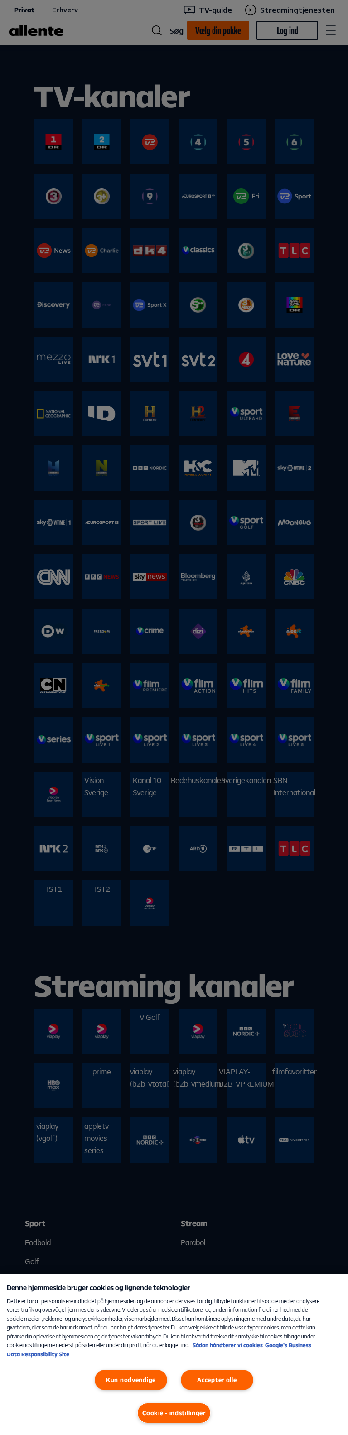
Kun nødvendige (131, 1379)
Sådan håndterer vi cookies (228, 1345)
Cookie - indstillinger (174, 1412)
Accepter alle (217, 1379)
